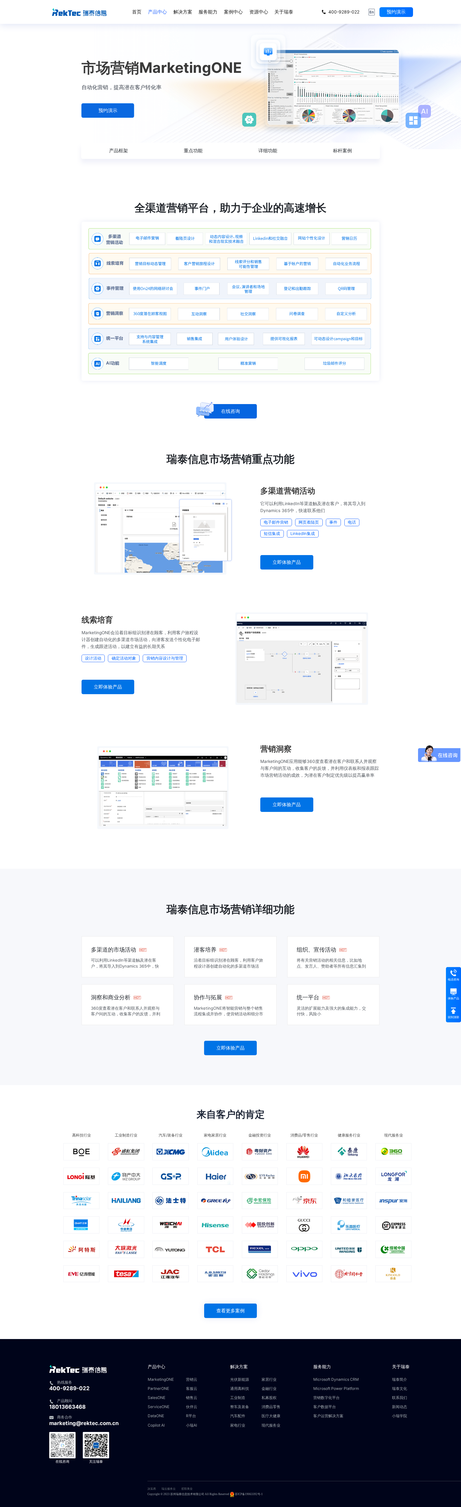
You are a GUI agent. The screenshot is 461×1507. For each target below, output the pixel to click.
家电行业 (237, 1425)
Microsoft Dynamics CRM (336, 1379)
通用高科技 (239, 1388)
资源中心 (258, 11)
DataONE (156, 1416)
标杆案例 (342, 151)
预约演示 (396, 12)
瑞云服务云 (169, 1488)
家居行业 (269, 1379)
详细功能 (267, 151)
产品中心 (157, 11)
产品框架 (118, 151)
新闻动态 (399, 1406)
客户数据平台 (324, 1406)
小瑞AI (191, 1425)
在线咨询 (230, 411)
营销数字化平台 (326, 1397)
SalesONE (156, 1397)
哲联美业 (187, 1488)
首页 (136, 11)
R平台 (191, 1416)
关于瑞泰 (283, 11)
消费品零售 (271, 1406)
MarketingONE (161, 1379)
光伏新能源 (239, 1379)
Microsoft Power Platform (336, 1388)
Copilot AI (156, 1425)
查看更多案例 (230, 1311)
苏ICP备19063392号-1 (249, 1494)
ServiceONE (158, 1406)
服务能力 (208, 11)
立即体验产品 (287, 562)
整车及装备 (239, 1406)
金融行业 (269, 1388)
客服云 (191, 1388)
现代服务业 (271, 1425)
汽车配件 (237, 1416)
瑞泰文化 (399, 1388)
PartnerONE (158, 1388)
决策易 (151, 1488)
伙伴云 (191, 1406)
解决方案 (182, 11)
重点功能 (193, 151)
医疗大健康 (271, 1416)
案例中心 (233, 11)
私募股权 (269, 1397)
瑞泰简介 (399, 1379)
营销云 (191, 1379)
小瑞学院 (399, 1416)
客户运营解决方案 (328, 1416)
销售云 (191, 1397)
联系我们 (399, 1397)
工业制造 (237, 1397)
